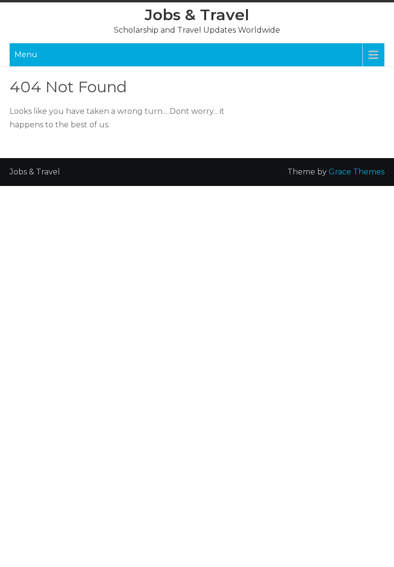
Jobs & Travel (197, 14)
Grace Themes (356, 171)
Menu (25, 54)
